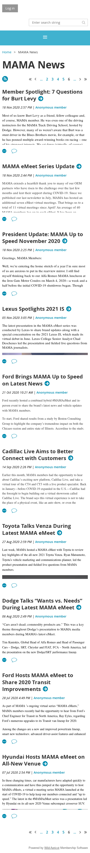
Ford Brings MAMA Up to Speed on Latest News (42, 380)
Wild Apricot (51, 847)
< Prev (35, 79)
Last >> (85, 79)
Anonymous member (51, 107)
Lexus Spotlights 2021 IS (33, 308)
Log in (10, 8)
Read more (4, 151)
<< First (30, 79)
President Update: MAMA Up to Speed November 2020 (42, 237)
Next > (80, 79)
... (41, 79)
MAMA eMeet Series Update (38, 166)
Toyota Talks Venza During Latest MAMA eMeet (36, 529)
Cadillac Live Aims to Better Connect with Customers (37, 455)
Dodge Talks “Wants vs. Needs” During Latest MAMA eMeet (42, 604)
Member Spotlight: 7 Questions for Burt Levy (42, 95)
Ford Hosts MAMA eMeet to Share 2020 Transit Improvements (37, 682)
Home (6, 52)
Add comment (14, 151)
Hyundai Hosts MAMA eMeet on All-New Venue (43, 760)
